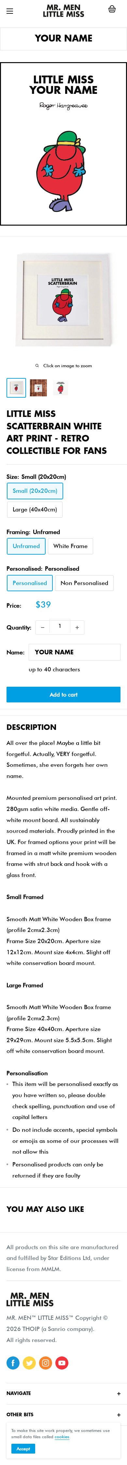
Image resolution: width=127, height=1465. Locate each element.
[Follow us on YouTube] (61, 1363)
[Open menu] (10, 11)
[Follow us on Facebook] (13, 1363)
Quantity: (19, 627)
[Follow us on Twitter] (29, 1363)
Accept (23, 1448)
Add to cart (64, 694)
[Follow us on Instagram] (45, 1363)
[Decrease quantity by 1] (42, 627)
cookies (62, 1436)
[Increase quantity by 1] (77, 627)
